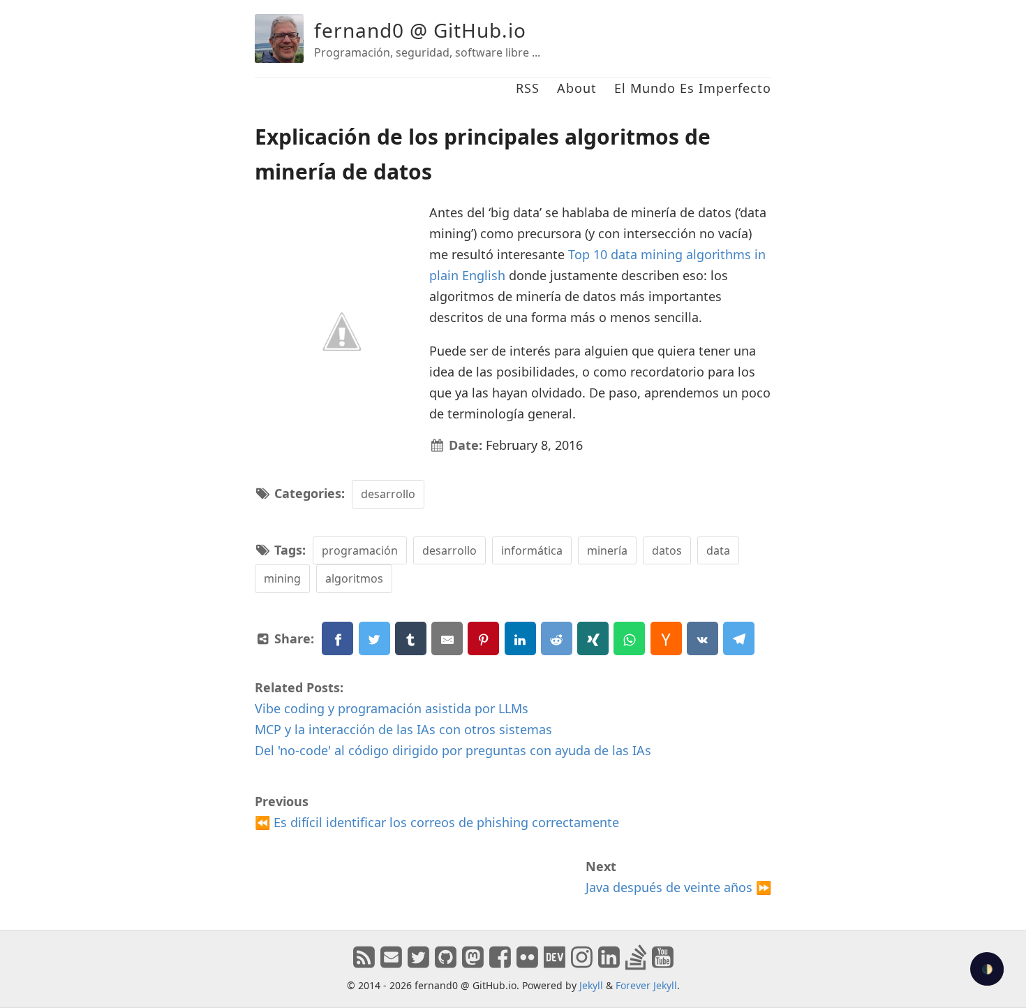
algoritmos (354, 578)
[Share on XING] (593, 638)
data (718, 550)
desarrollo (388, 494)
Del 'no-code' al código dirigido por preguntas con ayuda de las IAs (453, 750)
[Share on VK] (702, 638)
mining (282, 578)
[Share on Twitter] (374, 638)
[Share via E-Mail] (447, 638)
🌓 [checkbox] (987, 969)
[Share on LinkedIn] (520, 638)
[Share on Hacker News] (666, 638)
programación (360, 550)
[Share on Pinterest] (483, 638)
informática (532, 550)
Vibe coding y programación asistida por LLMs (391, 708)
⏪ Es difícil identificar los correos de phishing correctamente (437, 822)
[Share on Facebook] (337, 638)
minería (607, 550)
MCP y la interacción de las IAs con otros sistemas (403, 729)
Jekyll (591, 985)
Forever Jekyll (646, 985)
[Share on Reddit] (556, 638)
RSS (528, 88)
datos (667, 550)
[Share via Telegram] (738, 638)
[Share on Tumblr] (410, 638)
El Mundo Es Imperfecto (692, 88)
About (577, 88)
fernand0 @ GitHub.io (420, 30)
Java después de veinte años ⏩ (678, 887)
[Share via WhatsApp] (629, 638)
